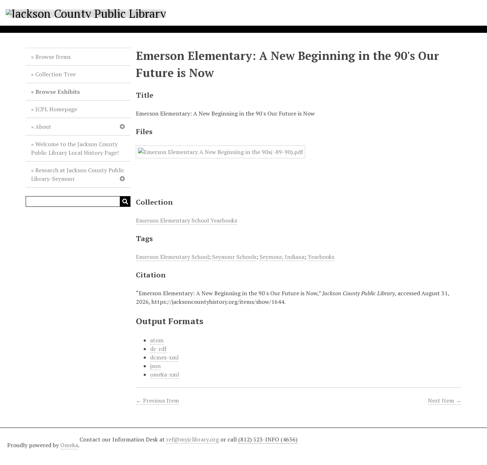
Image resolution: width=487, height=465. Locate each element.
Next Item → (444, 400)
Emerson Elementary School (172, 257)
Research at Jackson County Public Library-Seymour (77, 174)
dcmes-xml (164, 357)
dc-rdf (158, 349)
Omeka (69, 445)
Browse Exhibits (57, 92)
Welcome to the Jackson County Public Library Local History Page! (75, 148)
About (43, 127)
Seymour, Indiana (282, 257)
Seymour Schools (234, 257)
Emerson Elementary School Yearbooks (186, 220)
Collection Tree (55, 74)
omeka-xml (164, 374)
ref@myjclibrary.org (192, 439)
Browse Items (53, 57)
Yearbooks (321, 257)
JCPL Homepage (56, 109)
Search (125, 201)
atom (157, 340)
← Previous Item (157, 400)
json (155, 366)
